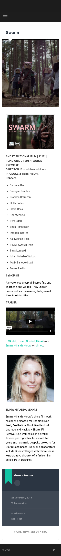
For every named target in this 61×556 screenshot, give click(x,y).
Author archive (17, 483)
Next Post (16, 518)
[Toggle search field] (56, 17)
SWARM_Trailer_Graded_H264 (24, 341)
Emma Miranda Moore (19, 345)
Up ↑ (56, 550)
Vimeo (39, 345)
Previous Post (18, 513)
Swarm (12, 32)
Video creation (19, 503)
